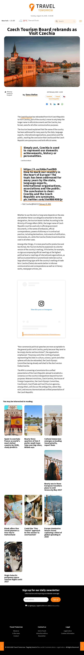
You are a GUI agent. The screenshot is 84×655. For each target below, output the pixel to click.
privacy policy (55, 350)
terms (46, 350)
